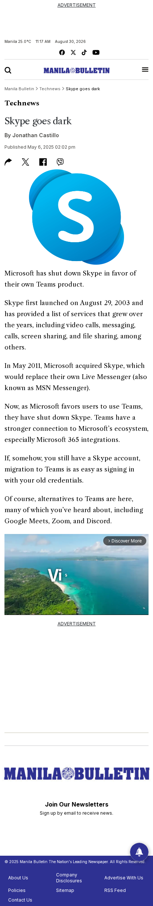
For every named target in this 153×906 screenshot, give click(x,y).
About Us (18, 877)
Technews (21, 103)
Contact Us (20, 900)
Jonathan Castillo (35, 135)
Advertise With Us (123, 877)
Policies (17, 890)
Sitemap (65, 890)
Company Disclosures (69, 877)
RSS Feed (115, 890)
